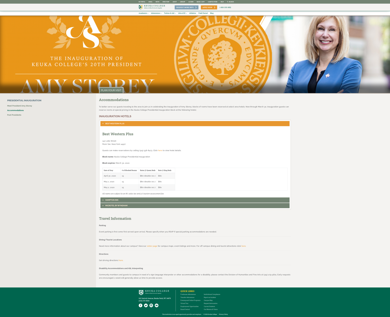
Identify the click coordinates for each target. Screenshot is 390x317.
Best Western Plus (114, 123)
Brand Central (185, 309)
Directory (165, 2)
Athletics (192, 13)
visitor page (152, 246)
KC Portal (142, 2)
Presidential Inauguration (24, 100)
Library (182, 2)
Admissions (155, 13)
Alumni (190, 2)
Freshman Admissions (188, 294)
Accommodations (15, 110)
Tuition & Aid (169, 13)
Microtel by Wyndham (116, 205)
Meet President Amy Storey (19, 106)
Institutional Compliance (212, 294)
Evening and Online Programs (190, 300)
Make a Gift (201, 2)
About (175, 2)
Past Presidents (14, 115)
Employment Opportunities (189, 306)
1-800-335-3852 (225, 7)
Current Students (209, 306)
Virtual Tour (184, 303)
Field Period (203, 13)
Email (150, 2)
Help (222, 2)
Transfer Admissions (187, 297)
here (160, 150)
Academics (143, 13)
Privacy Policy (223, 314)
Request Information (210, 303)
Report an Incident (210, 297)
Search (231, 2)
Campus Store (212, 2)
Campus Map (208, 300)
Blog (211, 13)
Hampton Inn (111, 200)
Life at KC (181, 13)
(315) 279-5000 (144, 301)
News (157, 2)
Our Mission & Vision (211, 309)
